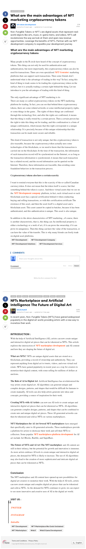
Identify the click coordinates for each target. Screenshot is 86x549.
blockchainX (22, 310)
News (13, 296)
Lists (19, 296)
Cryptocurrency (17, 11)
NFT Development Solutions (23, 244)
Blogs (25, 296)
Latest (46, 296)
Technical (60, 296)
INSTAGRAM (17, 515)
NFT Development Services (51, 244)
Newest (76, 266)
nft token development (26, 24)
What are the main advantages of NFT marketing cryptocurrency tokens (42, 17)
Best (64, 266)
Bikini (53, 296)
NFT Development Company (43, 240)
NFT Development (19, 240)
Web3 (33, 530)
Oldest (70, 266)
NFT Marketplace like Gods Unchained (47, 526)
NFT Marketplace (19, 530)
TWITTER (16, 507)
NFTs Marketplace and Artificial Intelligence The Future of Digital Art (41, 302)
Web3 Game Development (51, 530)
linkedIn (15, 522)
